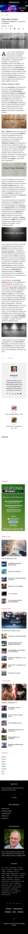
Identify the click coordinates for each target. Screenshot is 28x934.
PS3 (23, 881)
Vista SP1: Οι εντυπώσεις (14, 571)
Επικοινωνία (20, 912)
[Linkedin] (17, 903)
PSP (7, 883)
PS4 (3, 883)
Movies (17, 877)
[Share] (2, 28)
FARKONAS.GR (14, 2)
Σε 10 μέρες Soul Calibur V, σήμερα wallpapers (15, 601)
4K (3, 867)
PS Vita (11, 883)
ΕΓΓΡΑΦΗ (14, 797)
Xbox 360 (15, 892)
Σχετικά (14, 912)
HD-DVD (17, 871)
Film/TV (4, 759)
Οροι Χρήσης (8, 908)
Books (4, 869)
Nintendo (10, 879)
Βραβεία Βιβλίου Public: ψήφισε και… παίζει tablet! (16, 651)
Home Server (15, 873)
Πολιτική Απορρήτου (17, 908)
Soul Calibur (18, 885)
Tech (3, 773)
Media (4, 877)
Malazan (22, 875)
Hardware (10, 871)
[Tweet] (6, 28)
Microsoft (10, 877)
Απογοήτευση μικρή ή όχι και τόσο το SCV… (16, 730)
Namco (4, 879)
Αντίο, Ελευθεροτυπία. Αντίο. (9, 558)
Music (22, 877)
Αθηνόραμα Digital (7, 811)
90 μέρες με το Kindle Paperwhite (17, 636)
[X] (10, 903)
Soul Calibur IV (6, 887)
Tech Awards (5, 889)
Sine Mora (5, 885)
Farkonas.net (5, 816)
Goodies (4, 764)
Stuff (3, 771)
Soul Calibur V (17, 887)
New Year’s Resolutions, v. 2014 (14, 413)
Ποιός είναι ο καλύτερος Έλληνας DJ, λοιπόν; (17, 578)
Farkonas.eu (5, 818)
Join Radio (15, 875)
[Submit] (19, 28)
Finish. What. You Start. (14, 673)
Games (3, 761)
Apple (6, 867)
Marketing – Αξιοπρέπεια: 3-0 (9, 702)
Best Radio (13, 867)
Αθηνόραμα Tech (6, 813)
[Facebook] (7, 903)
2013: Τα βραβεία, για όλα (15, 723)
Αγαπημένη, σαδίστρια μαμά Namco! (15, 745)
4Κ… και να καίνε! (12, 593)
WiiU (12, 890)
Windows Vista (6, 892)
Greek (4, 871)
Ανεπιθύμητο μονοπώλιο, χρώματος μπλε (15, 564)
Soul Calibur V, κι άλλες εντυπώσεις (14, 708)
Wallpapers (10, 358)
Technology (14, 889)
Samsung (17, 883)
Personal (4, 769)
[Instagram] (14, 903)
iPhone (8, 875)
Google (21, 869)
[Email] (23, 28)
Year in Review (6, 894)
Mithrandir (4, 26)
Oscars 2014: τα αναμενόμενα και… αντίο (14, 426)
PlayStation (5, 881)
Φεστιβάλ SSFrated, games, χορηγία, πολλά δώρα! (15, 643)
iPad (3, 875)
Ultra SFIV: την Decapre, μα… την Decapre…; (16, 658)
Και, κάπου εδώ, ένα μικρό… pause (11, 630)
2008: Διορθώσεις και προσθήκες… (14, 737)
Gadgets (9, 869)
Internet (4, 766)
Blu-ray (20, 867)
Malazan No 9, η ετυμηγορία (15, 586)
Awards (4, 757)
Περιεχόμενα (8, 912)
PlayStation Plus (16, 881)
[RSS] (20, 903)
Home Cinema (6, 873)
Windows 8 (18, 890)
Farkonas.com (5, 808)
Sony (11, 885)
